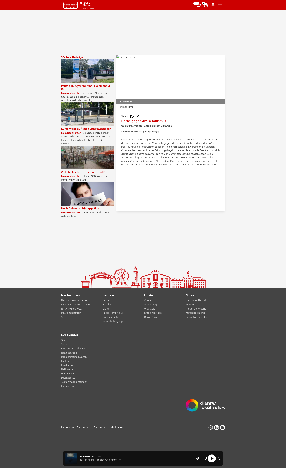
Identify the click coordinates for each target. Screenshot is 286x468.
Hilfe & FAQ (67, 373)
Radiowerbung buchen (74, 357)
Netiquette (67, 369)
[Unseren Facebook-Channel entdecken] (216, 427)
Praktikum (67, 365)
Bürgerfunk (150, 317)
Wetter (106, 308)
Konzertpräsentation (197, 317)
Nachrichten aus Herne (74, 300)
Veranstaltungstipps (114, 321)
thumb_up (218, 458)
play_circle (212, 458)
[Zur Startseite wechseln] (70, 5)
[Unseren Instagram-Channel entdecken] (222, 427)
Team (64, 340)
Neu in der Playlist (196, 300)
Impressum (67, 386)
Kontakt (65, 361)
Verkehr (107, 300)
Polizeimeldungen (71, 312)
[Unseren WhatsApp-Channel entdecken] (210, 427)
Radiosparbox (69, 352)
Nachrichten (70, 295)
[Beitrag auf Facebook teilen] (132, 116)
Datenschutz (68, 377)
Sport (64, 317)
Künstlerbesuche (195, 312)
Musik (190, 295)
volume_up (198, 459)
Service (108, 295)
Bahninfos (108, 304)
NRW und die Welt (71, 308)
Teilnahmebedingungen (74, 382)
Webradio (149, 308)
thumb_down (205, 458)
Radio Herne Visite (113, 312)
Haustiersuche (111, 317)
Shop (64, 344)
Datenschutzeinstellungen (108, 427)
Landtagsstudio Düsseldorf (76, 304)
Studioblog (150, 304)
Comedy (149, 300)
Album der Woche (196, 308)
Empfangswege (153, 312)
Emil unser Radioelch (73, 348)
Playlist (190, 304)
